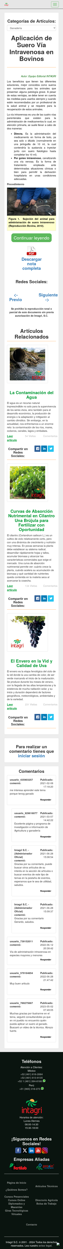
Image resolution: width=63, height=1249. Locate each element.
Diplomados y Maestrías (16, 1205)
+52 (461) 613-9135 (31, 1077)
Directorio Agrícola (46, 1200)
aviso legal (45, 1245)
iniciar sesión (31, 756)
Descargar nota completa (32, 263)
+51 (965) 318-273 (29, 1089)
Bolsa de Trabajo (46, 1203)
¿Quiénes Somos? (17, 1189)
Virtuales (16, 1214)
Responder (45, 799)
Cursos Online (16, 1200)
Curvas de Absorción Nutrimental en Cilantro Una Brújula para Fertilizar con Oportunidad (31, 520)
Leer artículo (12, 438)
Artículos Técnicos (46, 1186)
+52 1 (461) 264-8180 (30, 1081)
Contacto (31, 1224)
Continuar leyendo (31, 237)
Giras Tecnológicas (16, 1210)
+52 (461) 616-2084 (31, 1074)
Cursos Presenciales (16, 1196)
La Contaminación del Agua (32, 394)
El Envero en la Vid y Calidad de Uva (31, 663)
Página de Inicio (16, 1182)
